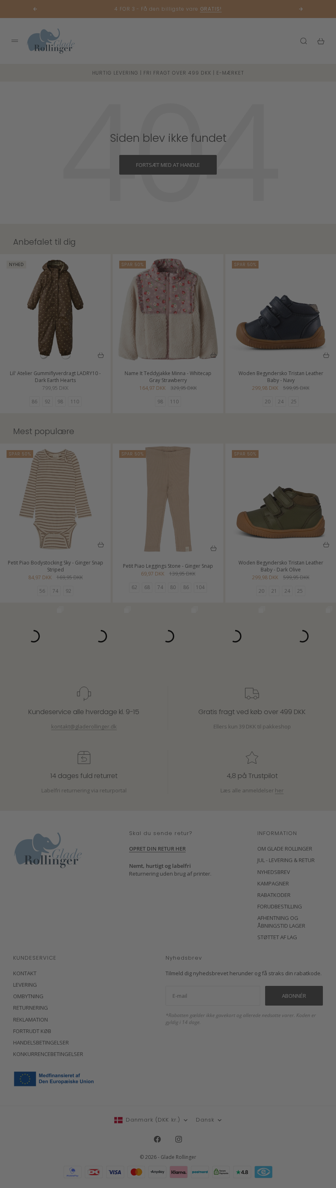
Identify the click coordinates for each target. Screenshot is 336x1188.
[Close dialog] (317, 495)
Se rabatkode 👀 (88, 639)
